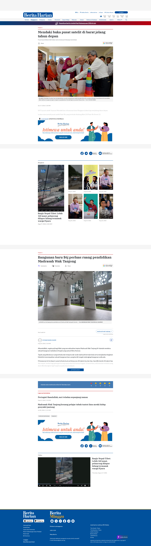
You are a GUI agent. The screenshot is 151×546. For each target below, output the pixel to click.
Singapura (34, 20)
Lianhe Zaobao (94, 532)
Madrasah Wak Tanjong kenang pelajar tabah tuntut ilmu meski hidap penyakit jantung (72, 405)
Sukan (82, 20)
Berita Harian (93, 533)
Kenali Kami (26, 527)
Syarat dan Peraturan (29, 529)
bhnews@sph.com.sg (59, 540)
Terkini (27, 20)
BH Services (26, 536)
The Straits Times (95, 528)
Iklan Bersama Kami (29, 542)
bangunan (54, 416)
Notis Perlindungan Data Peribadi (32, 531)
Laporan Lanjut (75, 369)
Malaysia (42, 20)
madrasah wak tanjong (44, 416)
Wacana (74, 20)
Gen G (111, 20)
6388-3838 (53, 530)
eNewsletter (93, 12)
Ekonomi (57, 20)
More (119, 20)
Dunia (49, 20)
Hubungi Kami (27, 525)
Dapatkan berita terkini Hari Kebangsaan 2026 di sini (77, 23)
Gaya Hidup (65, 20)
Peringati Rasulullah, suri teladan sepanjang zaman (63, 397)
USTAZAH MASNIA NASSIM (49, 340)
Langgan (121, 12)
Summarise (44, 266)
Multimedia (102, 20)
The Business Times (95, 530)
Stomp (92, 537)
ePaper (101, 12)
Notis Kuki (26, 533)
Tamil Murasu (93, 535)
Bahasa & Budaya (92, 20)
